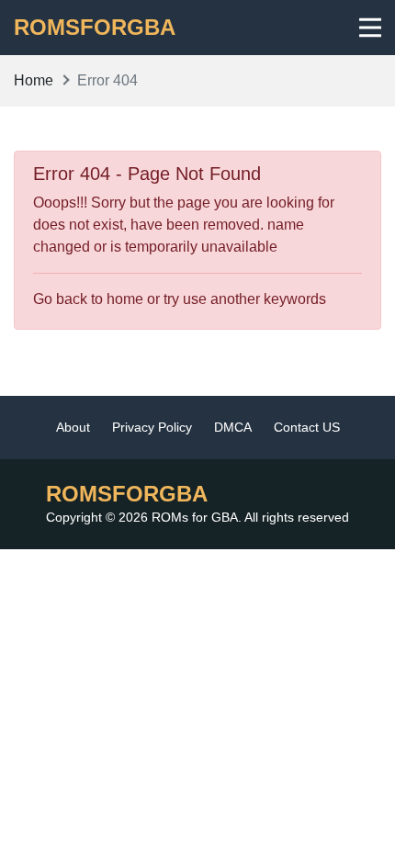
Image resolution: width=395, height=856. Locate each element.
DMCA (233, 427)
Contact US (307, 427)
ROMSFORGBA (94, 27)
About (73, 427)
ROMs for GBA (195, 517)
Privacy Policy (152, 427)
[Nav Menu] (370, 27)
